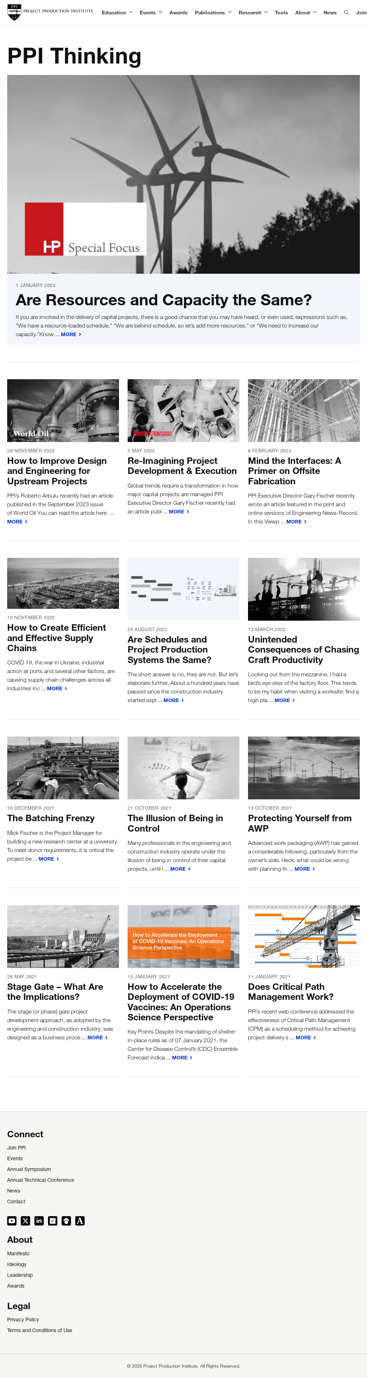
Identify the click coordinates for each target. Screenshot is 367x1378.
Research (250, 12)
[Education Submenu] (129, 12)
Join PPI (16, 1148)
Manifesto (18, 1254)
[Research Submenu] (264, 12)
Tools (281, 12)
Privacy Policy (23, 1320)
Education (114, 12)
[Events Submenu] (159, 12)
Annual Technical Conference (40, 1180)
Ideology (17, 1265)
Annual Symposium (29, 1169)
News (330, 12)
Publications (210, 12)
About (302, 12)
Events (148, 12)
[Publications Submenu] (228, 12)
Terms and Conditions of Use (39, 1331)
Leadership (20, 1275)
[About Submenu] (313, 12)
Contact (16, 1202)
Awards (179, 12)
